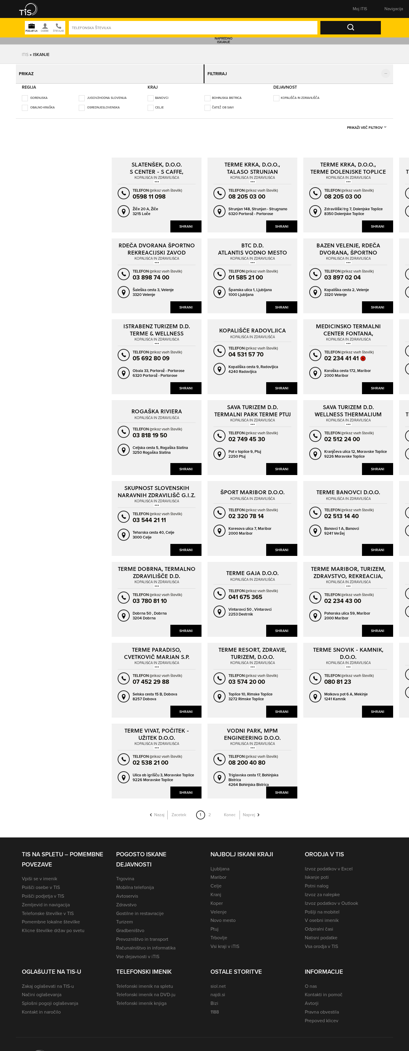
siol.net (218, 982)
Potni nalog (316, 881)
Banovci (161, 93)
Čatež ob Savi (223, 103)
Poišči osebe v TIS (41, 883)
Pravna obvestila (322, 1007)
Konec (230, 810)
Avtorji (312, 999)
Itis (25, 54)
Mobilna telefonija (135, 883)
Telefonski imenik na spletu (144, 982)
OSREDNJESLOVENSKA (103, 103)
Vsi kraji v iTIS (224, 942)
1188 (214, 1007)
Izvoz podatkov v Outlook (331, 899)
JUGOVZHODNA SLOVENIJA (106, 93)
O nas (311, 982)
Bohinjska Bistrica (227, 93)
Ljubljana (219, 864)
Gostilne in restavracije (140, 909)
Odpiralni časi (319, 924)
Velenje (218, 907)
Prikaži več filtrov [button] (365, 123)
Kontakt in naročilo (41, 1007)
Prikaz (28, 72)
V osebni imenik (322, 916)
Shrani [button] (186, 222)
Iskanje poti (317, 872)
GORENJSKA (38, 93)
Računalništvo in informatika (145, 943)
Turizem (124, 917)
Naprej (249, 810)
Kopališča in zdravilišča (300, 93)
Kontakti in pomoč (324, 990)
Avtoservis (127, 891)
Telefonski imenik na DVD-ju (145, 990)
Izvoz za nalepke (322, 890)
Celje (159, 103)
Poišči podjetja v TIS (43, 891)
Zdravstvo (126, 900)
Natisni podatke (321, 933)
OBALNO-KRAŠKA (42, 103)
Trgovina (125, 874)
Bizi (214, 999)
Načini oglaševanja (41, 990)
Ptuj (214, 924)
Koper (216, 899)
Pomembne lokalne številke (51, 917)
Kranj (215, 890)
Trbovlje (218, 933)
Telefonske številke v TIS (48, 909)
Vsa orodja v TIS (321, 942)
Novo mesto (223, 916)
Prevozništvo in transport (142, 934)
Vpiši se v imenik (39, 874)
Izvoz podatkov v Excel (329, 864)
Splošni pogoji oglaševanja (50, 999)
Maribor (218, 872)
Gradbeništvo (130, 926)
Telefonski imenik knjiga (141, 999)
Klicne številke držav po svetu (53, 926)
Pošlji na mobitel (322, 907)
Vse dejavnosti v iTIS (137, 952)
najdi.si (217, 990)
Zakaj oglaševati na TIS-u (48, 982)
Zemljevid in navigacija (46, 900)
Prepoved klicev (321, 1016)
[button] (32, 9)
